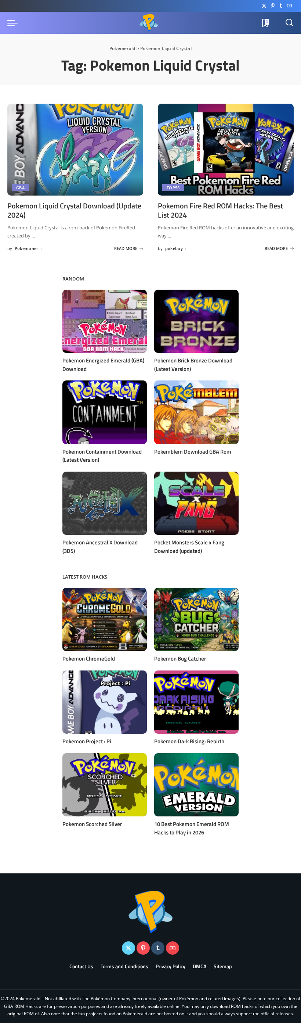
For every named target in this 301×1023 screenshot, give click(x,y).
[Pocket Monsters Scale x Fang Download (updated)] (196, 503)
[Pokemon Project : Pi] (104, 702)
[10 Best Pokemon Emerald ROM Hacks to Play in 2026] (196, 785)
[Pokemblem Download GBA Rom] (196, 412)
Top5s (173, 187)
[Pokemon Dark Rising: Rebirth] (196, 702)
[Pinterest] (272, 6)
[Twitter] (264, 6)
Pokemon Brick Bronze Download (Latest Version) (193, 364)
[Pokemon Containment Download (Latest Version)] (104, 412)
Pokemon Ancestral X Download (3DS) (100, 546)
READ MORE (125, 248)
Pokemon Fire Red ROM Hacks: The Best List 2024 (220, 210)
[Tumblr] (281, 6)
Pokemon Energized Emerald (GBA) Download (103, 364)
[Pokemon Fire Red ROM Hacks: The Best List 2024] (226, 150)
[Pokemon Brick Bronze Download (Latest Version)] (196, 321)
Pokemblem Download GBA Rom (192, 451)
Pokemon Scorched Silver (92, 824)
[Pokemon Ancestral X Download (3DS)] (104, 503)
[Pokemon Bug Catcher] (196, 619)
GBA (20, 187)
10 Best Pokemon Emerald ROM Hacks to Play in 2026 (191, 828)
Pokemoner (27, 248)
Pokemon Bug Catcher (180, 658)
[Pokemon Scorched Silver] (104, 785)
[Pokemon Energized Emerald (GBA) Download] (104, 321)
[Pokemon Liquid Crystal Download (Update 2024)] (75, 150)
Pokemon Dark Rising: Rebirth (189, 741)
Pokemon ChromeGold (88, 658)
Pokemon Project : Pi (86, 741)
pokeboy (174, 248)
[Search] (289, 23)
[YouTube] (289, 6)
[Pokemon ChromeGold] (104, 619)
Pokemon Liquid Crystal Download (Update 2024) (74, 210)
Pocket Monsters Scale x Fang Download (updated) (189, 546)
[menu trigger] (14, 23)
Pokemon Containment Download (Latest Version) (102, 455)
